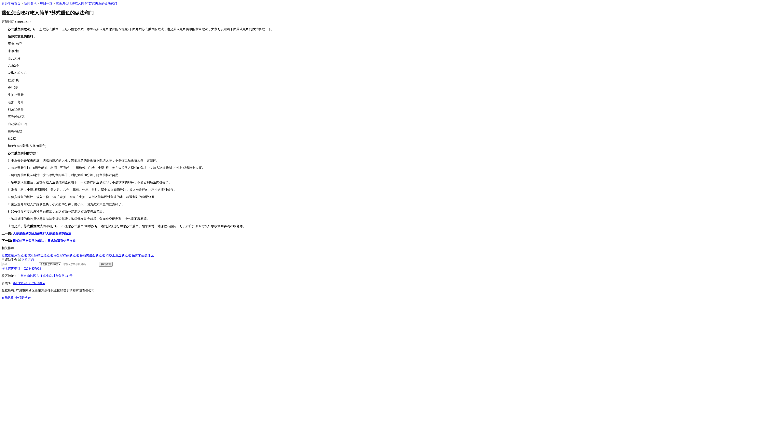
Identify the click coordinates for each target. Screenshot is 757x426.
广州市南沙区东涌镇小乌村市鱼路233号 (45, 275)
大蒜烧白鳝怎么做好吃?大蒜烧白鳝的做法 (42, 233)
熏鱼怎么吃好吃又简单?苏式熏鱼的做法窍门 (86, 3)
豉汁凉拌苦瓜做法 (40, 255)
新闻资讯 (30, 3)
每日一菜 (46, 3)
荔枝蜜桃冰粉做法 (14, 255)
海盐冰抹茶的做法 (66, 255)
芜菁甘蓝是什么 (143, 255)
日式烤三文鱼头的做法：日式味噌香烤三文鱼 (44, 240)
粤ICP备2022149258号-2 (29, 283)
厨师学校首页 (11, 3)
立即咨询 (27, 259)
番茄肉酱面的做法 (92, 255)
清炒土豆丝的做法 (118, 255)
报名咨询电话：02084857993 (21, 268)
